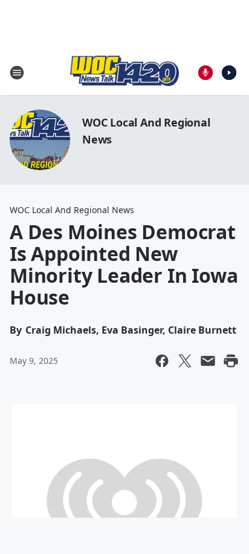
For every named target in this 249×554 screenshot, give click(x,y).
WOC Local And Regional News (72, 210)
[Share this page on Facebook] (162, 360)
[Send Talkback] (205, 72)
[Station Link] (124, 72)
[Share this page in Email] (207, 360)
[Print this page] (230, 360)
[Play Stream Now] (229, 72)
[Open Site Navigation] (17, 72)
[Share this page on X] (184, 360)
